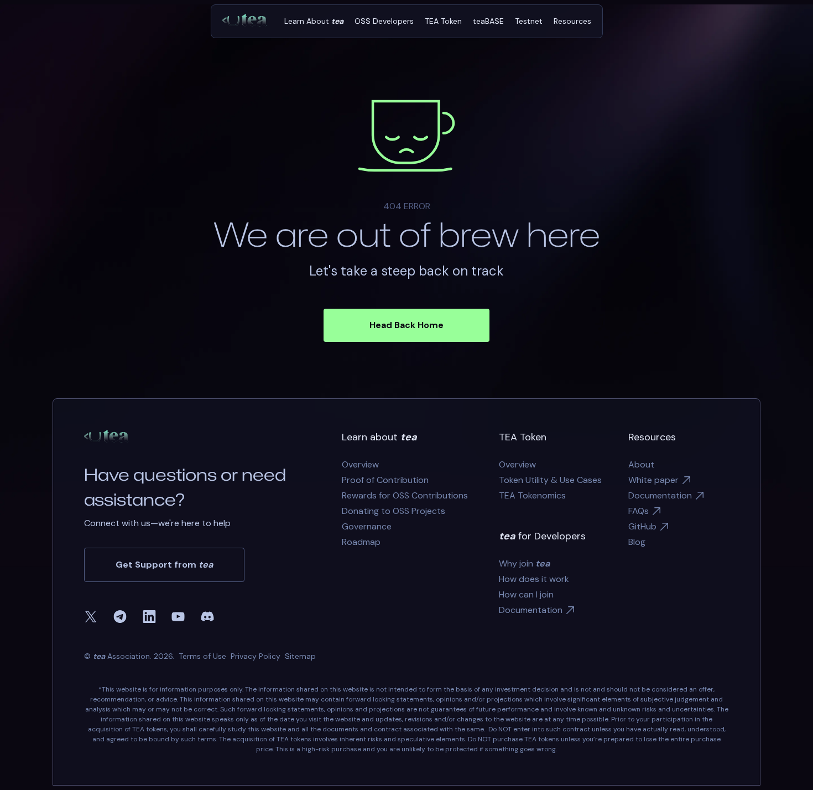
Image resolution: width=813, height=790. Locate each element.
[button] (313, 21)
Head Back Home (406, 325)
